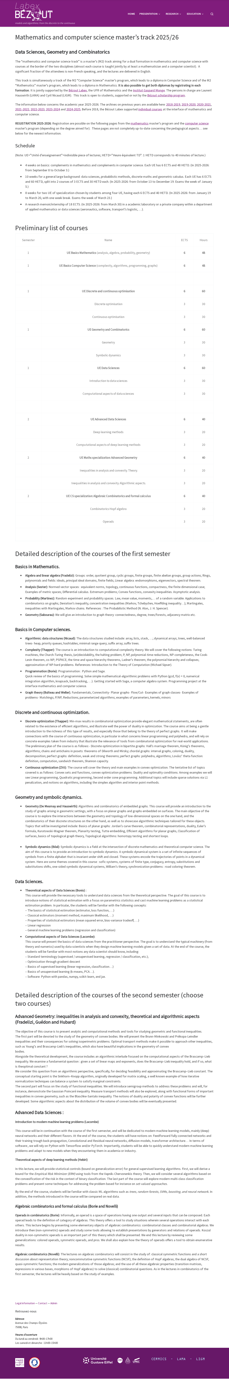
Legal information (25, 1303)
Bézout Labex (78, 90)
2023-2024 (53, 109)
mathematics (139, 123)
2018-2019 (173, 104)
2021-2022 (22, 109)
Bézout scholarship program (166, 95)
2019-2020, (189, 104)
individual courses (150, 109)
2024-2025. (73, 109)
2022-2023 (38, 109)
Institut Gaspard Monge (149, 90)
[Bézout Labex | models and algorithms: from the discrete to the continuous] (33, 11)
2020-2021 (204, 104)
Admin (53, 1303)
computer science (197, 123)
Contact (42, 1303)
